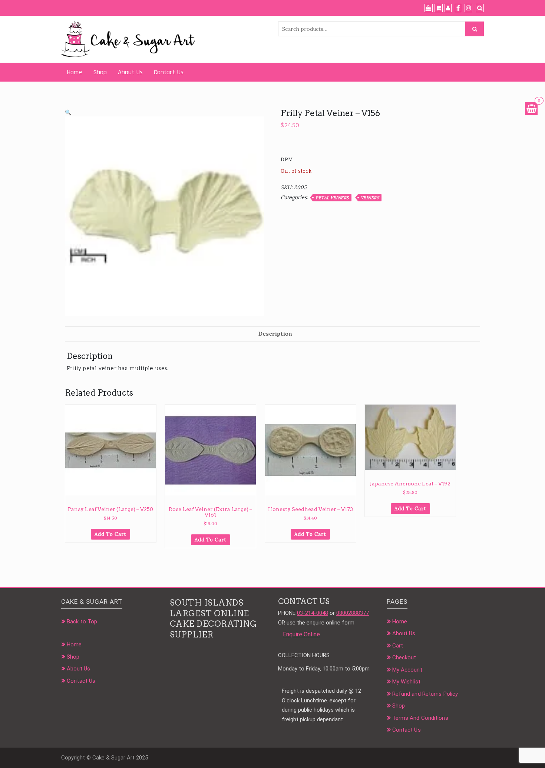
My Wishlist (406, 681)
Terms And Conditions (420, 718)
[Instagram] (468, 8)
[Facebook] (458, 8)
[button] (68, 112)
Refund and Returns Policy (425, 693)
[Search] (480, 8)
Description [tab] (275, 333)
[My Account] (448, 8)
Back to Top (82, 621)
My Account (407, 669)
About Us (130, 72)
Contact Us (169, 72)
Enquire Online (301, 634)
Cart (397, 645)
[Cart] (439, 8)
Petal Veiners (332, 197)
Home (74, 72)
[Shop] (428, 8)
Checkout (404, 657)
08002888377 (352, 613)
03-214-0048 (312, 613)
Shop (100, 72)
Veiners (370, 197)
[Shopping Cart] (531, 108)
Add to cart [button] (110, 534)
